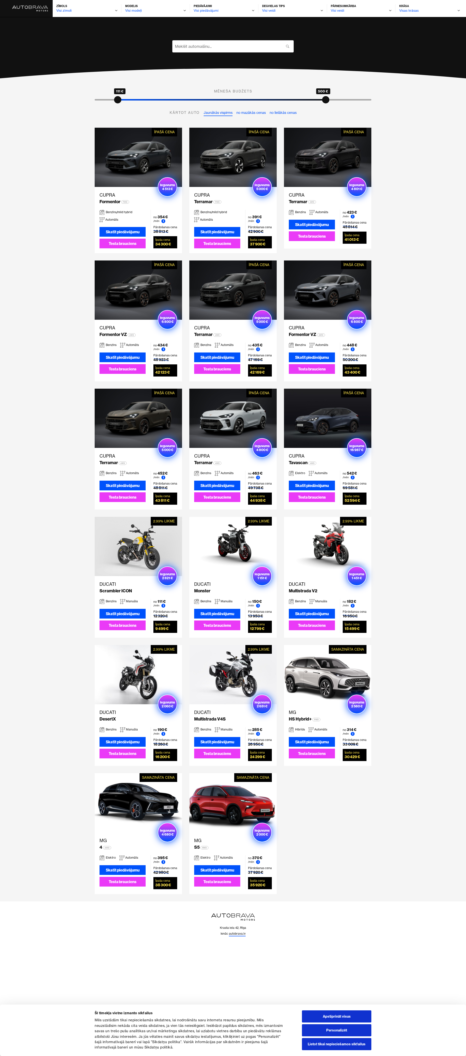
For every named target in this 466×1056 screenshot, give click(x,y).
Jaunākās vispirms (218, 112)
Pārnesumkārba (343, 6)
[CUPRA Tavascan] (327, 418)
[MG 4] (138, 802)
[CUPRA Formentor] (138, 157)
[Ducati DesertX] (138, 674)
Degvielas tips (273, 6)
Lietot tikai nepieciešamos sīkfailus (337, 1044)
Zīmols (61, 6)
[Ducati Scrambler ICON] (138, 546)
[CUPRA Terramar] (233, 157)
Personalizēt (336, 1030)
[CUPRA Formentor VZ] (138, 290)
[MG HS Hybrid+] (327, 674)
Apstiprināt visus (337, 1016)
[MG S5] (233, 802)
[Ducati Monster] (233, 546)
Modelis (131, 6)
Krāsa (404, 6)
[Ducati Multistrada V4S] (233, 674)
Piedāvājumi (203, 6)
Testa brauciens (122, 243)
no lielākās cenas (283, 112)
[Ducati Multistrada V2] (327, 546)
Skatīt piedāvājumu (123, 231)
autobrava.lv (237, 933)
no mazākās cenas (251, 112)
